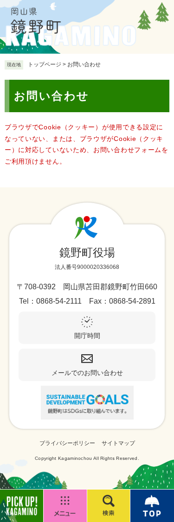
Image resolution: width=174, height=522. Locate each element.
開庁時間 (87, 335)
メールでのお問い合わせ (87, 372)
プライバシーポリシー (67, 443)
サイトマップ (118, 443)
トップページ (44, 64)
